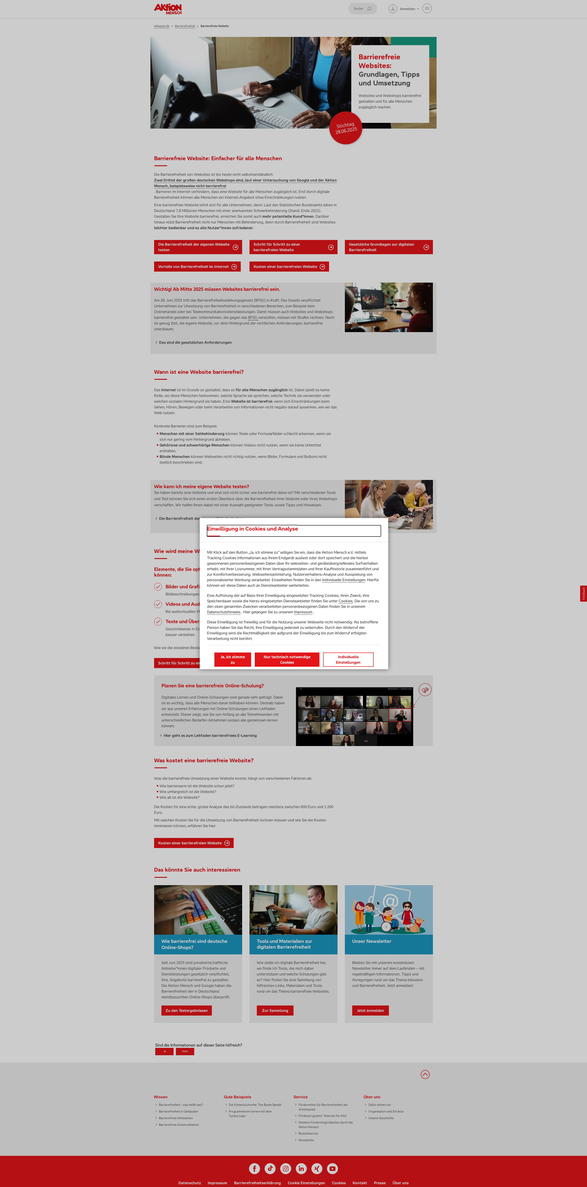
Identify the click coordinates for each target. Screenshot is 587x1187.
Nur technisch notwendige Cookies (287, 659)
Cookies (346, 600)
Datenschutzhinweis (224, 611)
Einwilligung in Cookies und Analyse (252, 528)
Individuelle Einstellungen (343, 579)
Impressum (303, 611)
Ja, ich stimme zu (233, 659)
